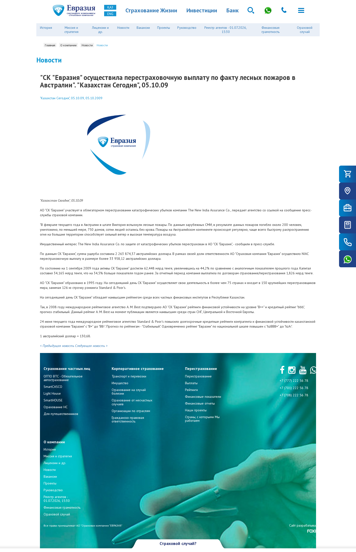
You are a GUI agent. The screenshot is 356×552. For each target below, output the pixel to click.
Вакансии (143, 27)
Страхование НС (56, 407)
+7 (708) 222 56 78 (294, 395)
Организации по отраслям (131, 411)
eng (110, 14)
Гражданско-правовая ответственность (128, 419)
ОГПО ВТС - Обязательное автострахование (63, 378)
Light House (52, 393)
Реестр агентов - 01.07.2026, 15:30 (225, 29)
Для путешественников (61, 414)
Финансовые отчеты (200, 403)
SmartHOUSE (53, 400)
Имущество (120, 383)
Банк (232, 10)
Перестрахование (198, 376)
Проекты (163, 27)
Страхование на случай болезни (129, 392)
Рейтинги (191, 390)
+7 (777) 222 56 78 (294, 380)
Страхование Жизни (151, 10)
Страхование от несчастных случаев (132, 402)
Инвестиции (201, 10)
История (46, 27)
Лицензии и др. (100, 29)
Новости (123, 27)
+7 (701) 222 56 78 (294, 388)
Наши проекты (196, 410)
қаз (110, 7)
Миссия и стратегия (71, 29)
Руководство (186, 27)
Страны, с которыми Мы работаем (202, 419)
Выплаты (191, 383)
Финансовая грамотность (270, 29)
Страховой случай (304, 29)
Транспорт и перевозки (129, 376)
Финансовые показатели (203, 396)
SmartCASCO (53, 386)
